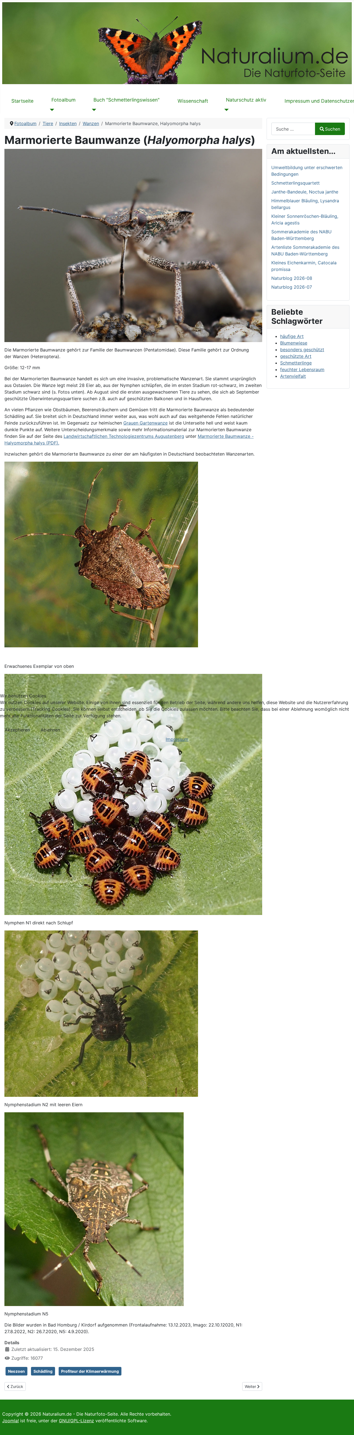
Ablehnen (50, 730)
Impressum (177, 739)
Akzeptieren (17, 730)
